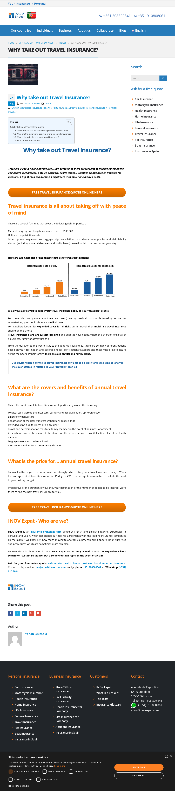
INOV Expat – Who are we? (28, 140)
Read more (59, 765)
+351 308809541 (117, 15)
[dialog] (87, 771)
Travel (48, 103)
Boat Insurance (145, 145)
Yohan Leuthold (31, 103)
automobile (55, 563)
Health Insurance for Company (69, 709)
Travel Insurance (146, 134)
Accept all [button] (139, 767)
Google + (31, 613)
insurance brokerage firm (45, 531)
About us (84, 30)
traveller (12, 112)
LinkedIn (24, 613)
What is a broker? (107, 693)
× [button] (171, 756)
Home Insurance (145, 116)
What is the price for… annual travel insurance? (38, 137)
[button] (59, 786)
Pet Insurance (144, 140)
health (67, 563)
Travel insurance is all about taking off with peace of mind (42, 130)
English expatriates (21, 107)
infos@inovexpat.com (145, 710)
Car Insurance (144, 99)
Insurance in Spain (147, 151)
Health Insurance (146, 111)
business (87, 563)
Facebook (10, 613)
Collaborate (105, 30)
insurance (37, 107)
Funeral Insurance (146, 128)
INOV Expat (103, 687)
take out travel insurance (75, 107)
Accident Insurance (68, 727)
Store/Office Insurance (63, 689)
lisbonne (47, 107)
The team (102, 699)
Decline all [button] (139, 775)
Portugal (57, 107)
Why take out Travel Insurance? (28, 127)
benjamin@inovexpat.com (51, 567)
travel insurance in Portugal (103, 107)
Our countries (21, 30)
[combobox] (166, 756)
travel (97, 563)
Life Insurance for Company (67, 719)
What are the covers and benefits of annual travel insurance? (44, 134)
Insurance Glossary (109, 704)
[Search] (163, 78)
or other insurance (113, 563)
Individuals (45, 30)
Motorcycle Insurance (149, 105)
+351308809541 (92, 567)
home (76, 563)
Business (65, 30)
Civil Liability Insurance (64, 699)
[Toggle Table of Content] (67, 122)
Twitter (17, 613)
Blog (122, 30)
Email (38, 613)
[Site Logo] (22, 15)
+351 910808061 (151, 15)
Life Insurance (144, 122)
